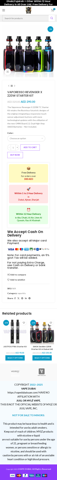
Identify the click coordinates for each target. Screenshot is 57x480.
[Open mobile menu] (4, 10)
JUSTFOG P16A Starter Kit (15, 346)
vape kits (22, 293)
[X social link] (18, 298)
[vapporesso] (41, 372)
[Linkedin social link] (26, 298)
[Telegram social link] (29, 298)
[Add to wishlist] (23, 322)
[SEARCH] (52, 18)
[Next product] (14, 86)
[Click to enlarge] (7, 71)
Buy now (15, 155)
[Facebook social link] (15, 298)
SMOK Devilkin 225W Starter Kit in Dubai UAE (42, 347)
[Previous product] (8, 86)
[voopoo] (15, 372)
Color (10, 133)
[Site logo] (29, 10)
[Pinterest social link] (22, 298)
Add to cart (30, 147)
